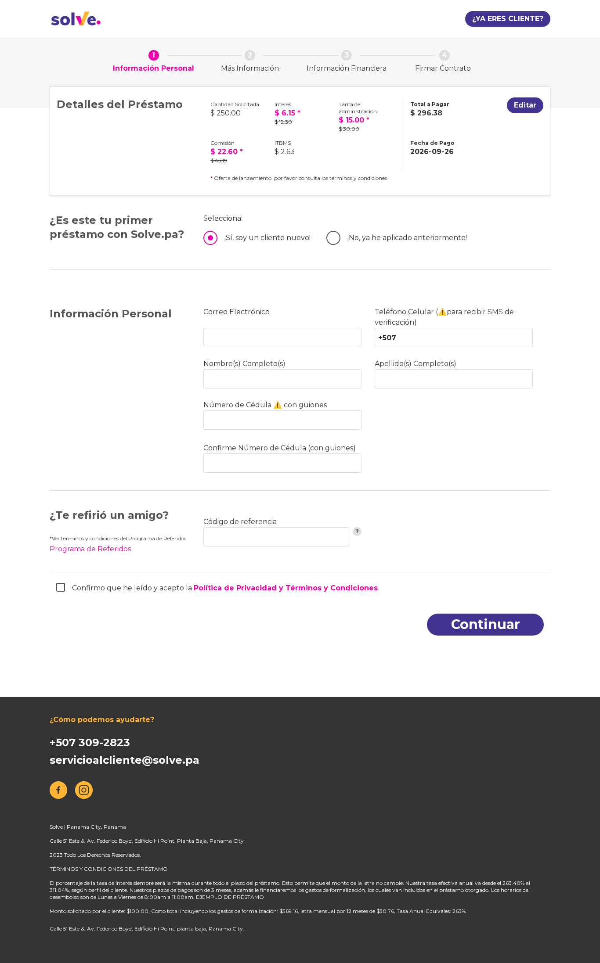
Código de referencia (240, 521)
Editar (525, 105)
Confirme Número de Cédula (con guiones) (279, 448)
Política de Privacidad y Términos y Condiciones (286, 588)
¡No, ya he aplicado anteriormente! (407, 238)
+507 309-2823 (90, 742)
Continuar (485, 624)
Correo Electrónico (236, 312)
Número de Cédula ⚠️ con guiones (265, 405)
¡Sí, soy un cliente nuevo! (267, 238)
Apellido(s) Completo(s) (415, 363)
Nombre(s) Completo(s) (244, 363)
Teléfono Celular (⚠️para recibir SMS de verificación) (444, 317)
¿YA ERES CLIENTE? (507, 18)
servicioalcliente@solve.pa (124, 760)
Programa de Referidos (90, 549)
